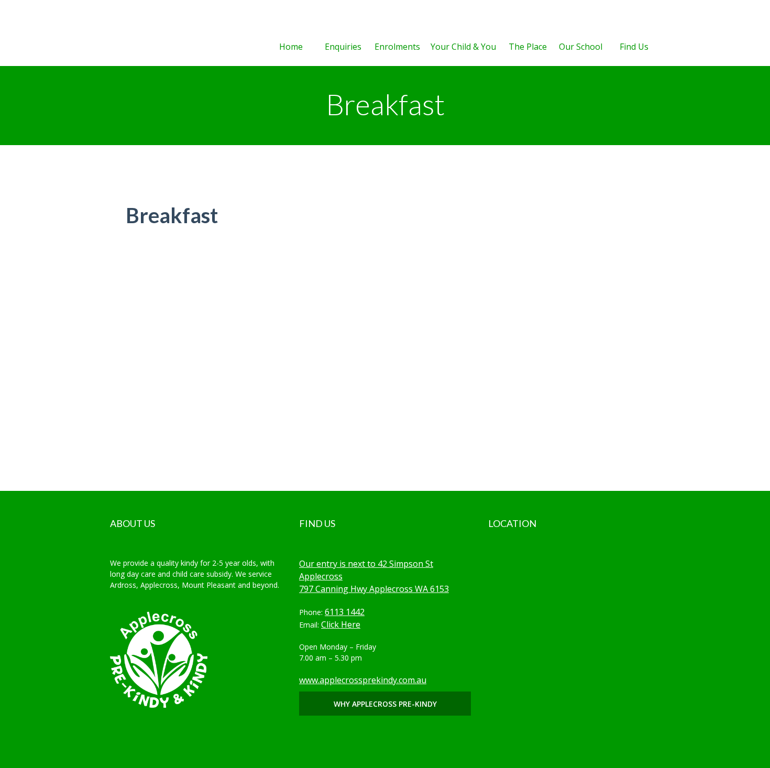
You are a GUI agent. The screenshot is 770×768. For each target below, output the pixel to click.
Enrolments (397, 46)
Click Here (340, 624)
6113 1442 (345, 612)
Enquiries (343, 46)
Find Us (634, 46)
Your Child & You (463, 46)
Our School (580, 46)
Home (291, 46)
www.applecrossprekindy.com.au (362, 680)
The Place (528, 46)
